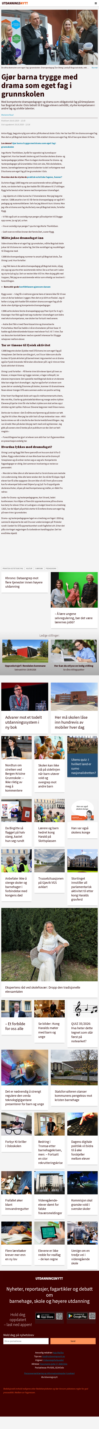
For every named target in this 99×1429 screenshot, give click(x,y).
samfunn (39, 568)
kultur (29, 568)
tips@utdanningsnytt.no (53, 1356)
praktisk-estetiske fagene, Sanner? (44, 177)
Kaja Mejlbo (58, 1352)
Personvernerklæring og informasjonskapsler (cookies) (49, 1373)
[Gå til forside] (15, 3)
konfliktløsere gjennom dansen (35, 286)
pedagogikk (51, 568)
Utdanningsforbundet (53, 1360)
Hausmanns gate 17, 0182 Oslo (53, 1363)
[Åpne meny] (96, 3)
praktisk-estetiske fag (13, 568)
